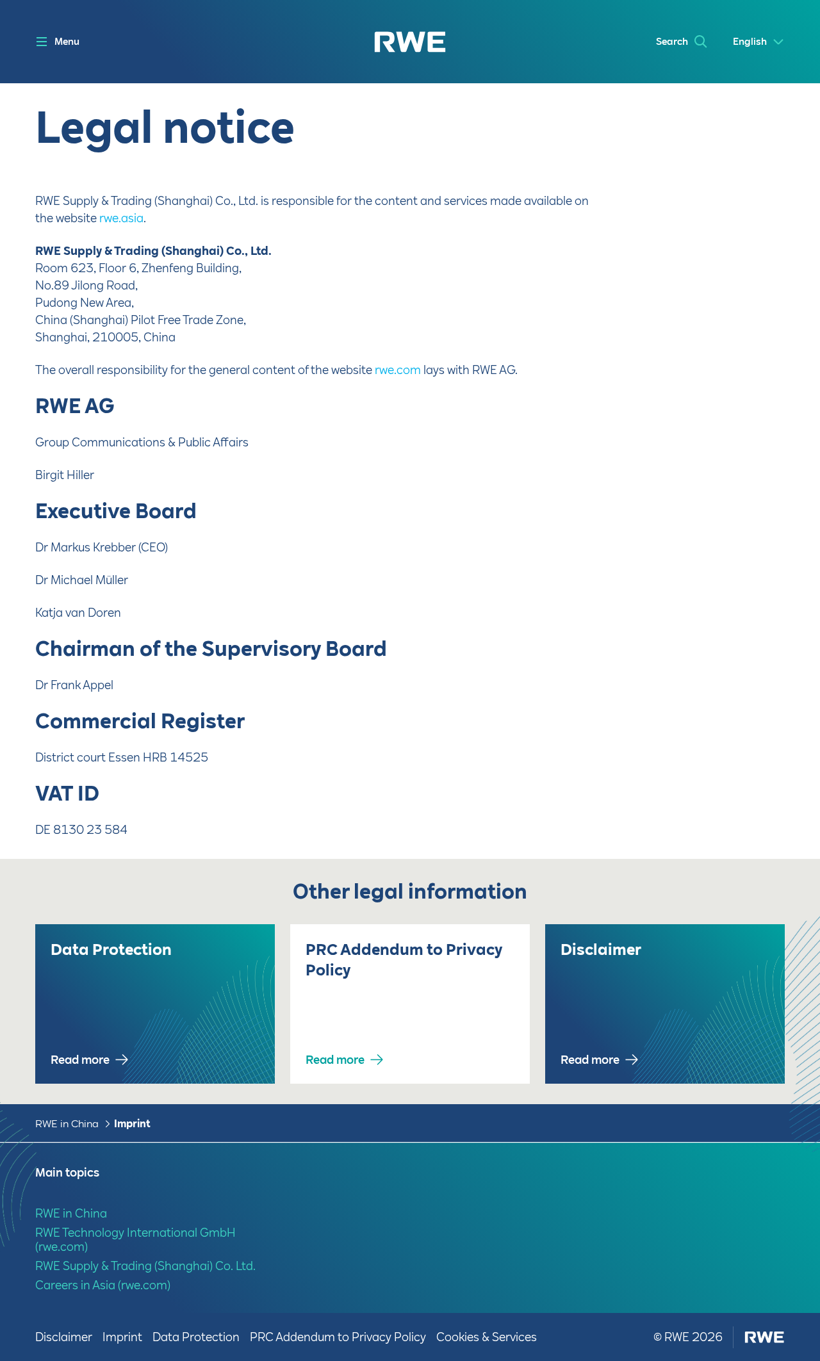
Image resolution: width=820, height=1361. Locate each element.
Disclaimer (63, 1337)
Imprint (132, 1124)
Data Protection (196, 1337)
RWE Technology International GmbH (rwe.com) (135, 1239)
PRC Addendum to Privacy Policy (338, 1337)
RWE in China (67, 1124)
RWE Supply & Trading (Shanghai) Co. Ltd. (145, 1266)
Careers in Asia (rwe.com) (102, 1285)
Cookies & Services (486, 1337)
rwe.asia (121, 218)
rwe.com (398, 370)
